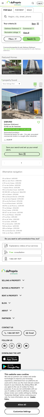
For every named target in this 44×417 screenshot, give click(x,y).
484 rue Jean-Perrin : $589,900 (11, 181)
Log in (40, 3)
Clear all (26, 33)
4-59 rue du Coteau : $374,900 (11, 183)
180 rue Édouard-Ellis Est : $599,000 (13, 197)
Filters (11, 39)
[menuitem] (22, 280)
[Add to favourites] (38, 122)
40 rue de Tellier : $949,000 (10, 219)
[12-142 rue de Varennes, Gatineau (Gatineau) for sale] (22, 104)
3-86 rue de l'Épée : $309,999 (11, 233)
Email (31, 333)
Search (30, 39)
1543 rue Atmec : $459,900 (10, 226)
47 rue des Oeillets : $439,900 (11, 185)
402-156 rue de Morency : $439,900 (13, 206)
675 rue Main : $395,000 (9, 217)
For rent (19, 10)
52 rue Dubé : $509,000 (9, 221)
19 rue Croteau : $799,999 (10, 210)
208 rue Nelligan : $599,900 (10, 228)
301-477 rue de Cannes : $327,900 (12, 212)
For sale (7, 10)
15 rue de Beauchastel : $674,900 (12, 203)
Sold (29, 10)
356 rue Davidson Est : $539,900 (12, 231)
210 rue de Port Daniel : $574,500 (12, 201)
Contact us (7, 327)
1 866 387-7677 (13, 333)
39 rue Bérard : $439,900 (9, 178)
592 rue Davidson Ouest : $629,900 (13, 190)
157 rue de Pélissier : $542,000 (11, 215)
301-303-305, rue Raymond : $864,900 (14, 192)
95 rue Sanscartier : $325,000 (11, 224)
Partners (6, 318)
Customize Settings (22, 411)
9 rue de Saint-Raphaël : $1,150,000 (13, 199)
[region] (22, 393)
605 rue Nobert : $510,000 (10, 194)
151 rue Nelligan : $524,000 (10, 208)
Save (21, 154)
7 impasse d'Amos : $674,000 (11, 187)
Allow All (22, 404)
